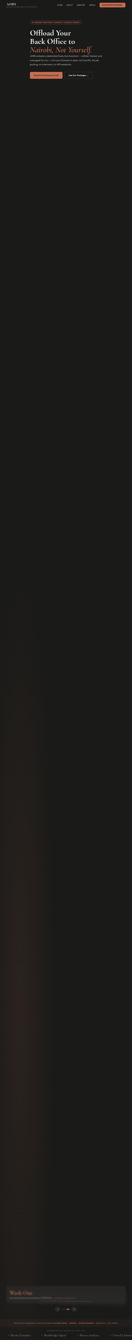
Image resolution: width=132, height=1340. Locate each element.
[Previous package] (57, 1309)
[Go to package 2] (66, 1309)
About (70, 5)
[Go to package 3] (68, 1309)
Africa (92, 5)
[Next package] (74, 1309)
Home (59, 5)
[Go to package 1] (63, 1309)
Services (81, 5)
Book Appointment (112, 5)
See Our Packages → (78, 75)
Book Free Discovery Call (46, 75)
